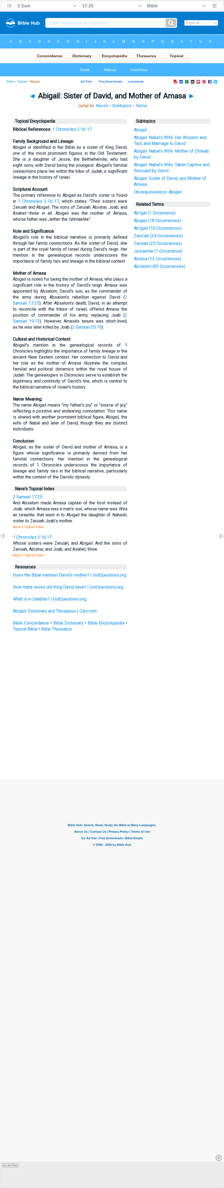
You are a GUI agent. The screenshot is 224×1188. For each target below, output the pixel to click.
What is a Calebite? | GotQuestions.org (49, 599)
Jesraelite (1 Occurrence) (158, 251)
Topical (22, 81)
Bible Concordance (31, 623)
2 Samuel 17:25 (27, 496)
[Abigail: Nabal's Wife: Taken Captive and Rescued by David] (7, 548)
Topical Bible (25, 629)
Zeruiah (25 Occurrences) (158, 243)
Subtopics (121, 105)
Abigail (140, 129)
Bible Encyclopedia (106, 623)
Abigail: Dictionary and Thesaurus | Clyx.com (55, 611)
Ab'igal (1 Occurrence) (155, 213)
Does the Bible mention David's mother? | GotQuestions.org (69, 575)
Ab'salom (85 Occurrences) (159, 266)
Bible (10, 81)
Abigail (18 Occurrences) (157, 220)
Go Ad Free (10, 1165)
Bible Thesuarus (56, 629)
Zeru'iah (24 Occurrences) (158, 235)
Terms (141, 105)
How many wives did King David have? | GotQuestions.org (68, 587)
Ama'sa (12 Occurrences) (157, 258)
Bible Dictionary (68, 623)
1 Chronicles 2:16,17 (32, 537)
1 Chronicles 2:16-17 (72, 129)
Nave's (102, 105)
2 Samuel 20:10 (87, 327)
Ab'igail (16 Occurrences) (158, 228)
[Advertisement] (117, 739)
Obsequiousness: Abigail (158, 192)
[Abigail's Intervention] (217, 548)
